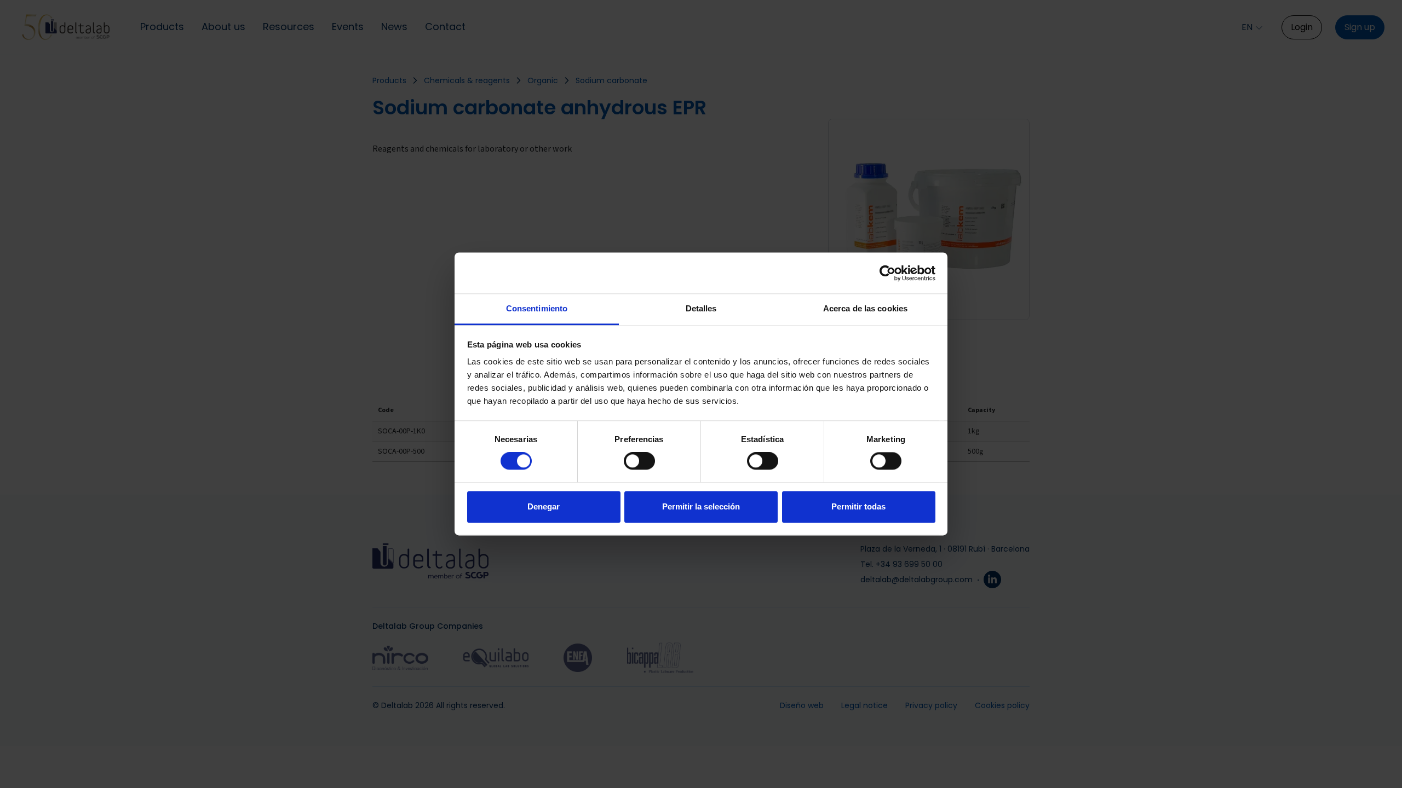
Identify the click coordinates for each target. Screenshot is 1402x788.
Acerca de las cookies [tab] (865, 308)
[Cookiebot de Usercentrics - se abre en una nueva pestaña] (887, 273)
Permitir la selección (701, 506)
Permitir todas (858, 506)
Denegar (543, 506)
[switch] (639, 461)
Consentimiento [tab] (536, 308)
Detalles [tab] (701, 308)
